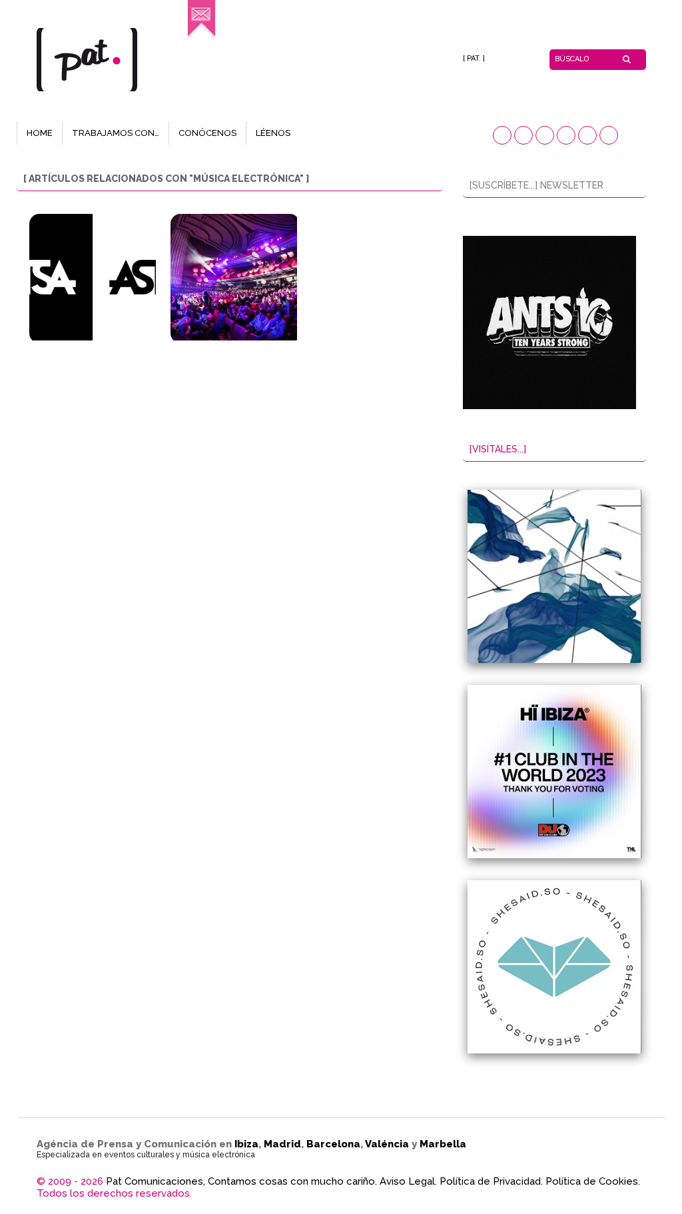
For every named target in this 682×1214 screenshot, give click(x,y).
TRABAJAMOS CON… (115, 133)
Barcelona (333, 1144)
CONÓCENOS (207, 133)
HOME (40, 133)
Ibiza (246, 1144)
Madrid (282, 1144)
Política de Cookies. (592, 1181)
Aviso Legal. (408, 1181)
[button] (502, 135)
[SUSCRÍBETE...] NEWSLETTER (536, 185)
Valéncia (387, 1144)
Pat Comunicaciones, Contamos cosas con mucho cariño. (241, 1181)
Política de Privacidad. (491, 1181)
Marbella (443, 1144)
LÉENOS (273, 133)
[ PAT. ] (474, 58)
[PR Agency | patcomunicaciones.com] (201, 37)
